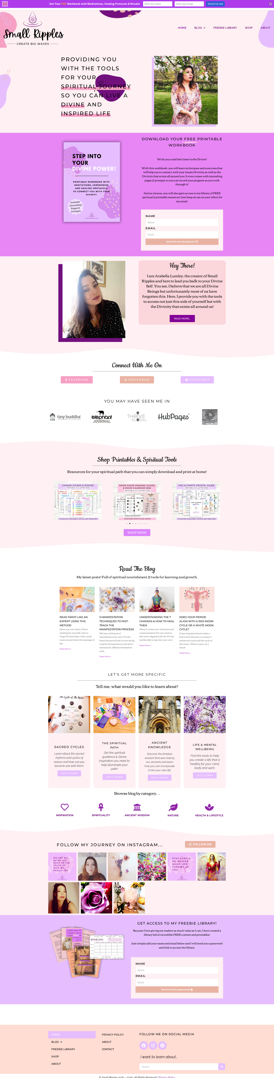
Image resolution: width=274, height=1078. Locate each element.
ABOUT (265, 27)
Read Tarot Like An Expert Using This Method (74, 621)
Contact (108, 1049)
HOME (182, 27)
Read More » (65, 649)
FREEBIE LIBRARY (225, 27)
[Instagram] (153, 1045)
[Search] (221, 1066)
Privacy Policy (113, 1034)
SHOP (249, 27)
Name (150, 216)
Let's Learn (69, 773)
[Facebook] (143, 1045)
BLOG (198, 27)
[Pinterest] (162, 1045)
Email (151, 228)
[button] (51, 501)
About (106, 1041)
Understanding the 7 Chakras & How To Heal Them (156, 621)
